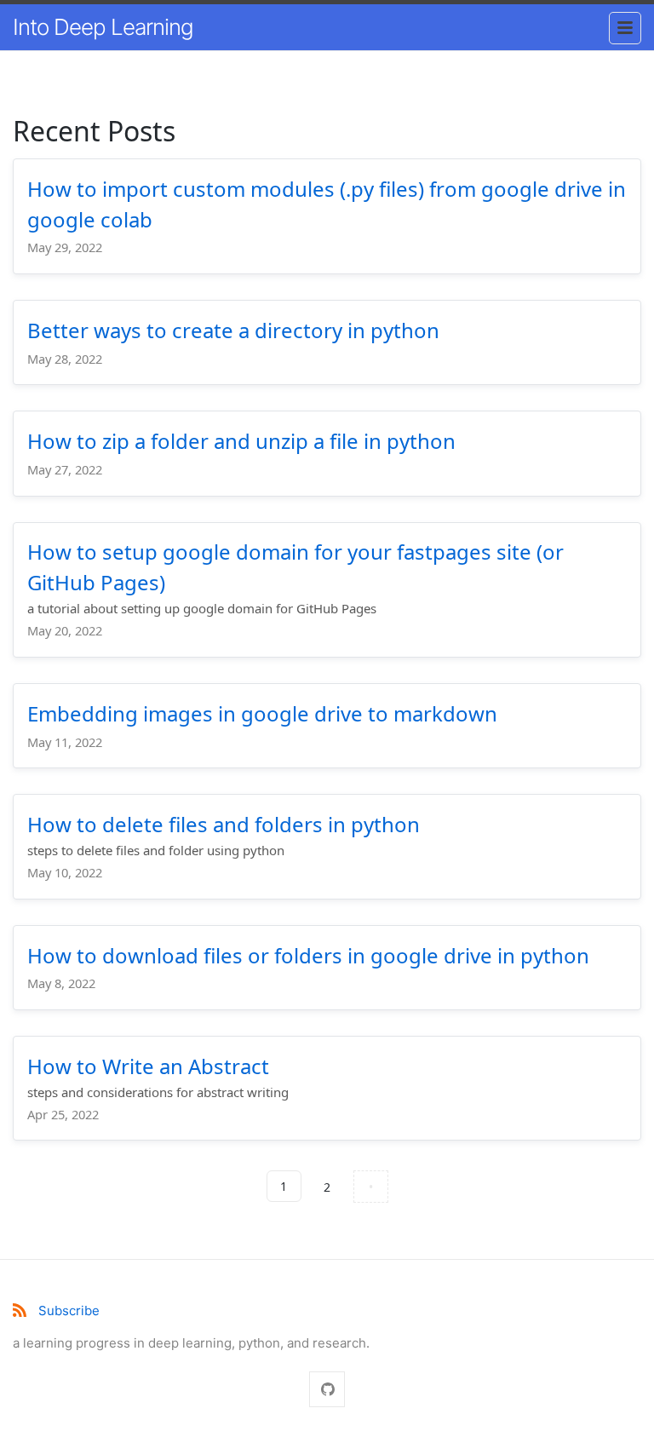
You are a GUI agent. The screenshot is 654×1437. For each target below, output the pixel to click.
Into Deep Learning (103, 27)
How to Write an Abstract (148, 1066)
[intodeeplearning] (327, 1389)
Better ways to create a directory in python (233, 330)
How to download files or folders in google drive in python (308, 955)
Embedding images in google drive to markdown (262, 713)
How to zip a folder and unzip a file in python (241, 441)
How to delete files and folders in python (223, 824)
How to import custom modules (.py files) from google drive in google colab (326, 204)
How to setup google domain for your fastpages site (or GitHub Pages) (295, 566)
